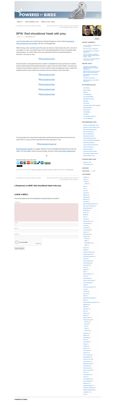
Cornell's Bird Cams (88, 164)
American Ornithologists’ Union (91, 125)
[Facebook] (21, 162)
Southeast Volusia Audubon (90, 151)
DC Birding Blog (87, 94)
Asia (84, 190)
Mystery (85, 315)
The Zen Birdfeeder (88, 118)
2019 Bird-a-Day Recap (89, 78)
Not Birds (85, 333)
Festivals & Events (87, 252)
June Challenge (87, 282)
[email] (28, 162)
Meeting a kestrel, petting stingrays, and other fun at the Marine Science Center (63, 178)
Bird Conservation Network (90, 129)
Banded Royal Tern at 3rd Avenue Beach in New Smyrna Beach (91, 72)
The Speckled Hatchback (89, 116)
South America (86, 368)
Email (16, 228)
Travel (84, 372)
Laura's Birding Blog (88, 96)
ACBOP (85, 177)
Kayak (84, 284)
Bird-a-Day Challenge (88, 206)
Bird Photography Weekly (24, 149)
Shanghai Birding (87, 107)
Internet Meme (86, 278)
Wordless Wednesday (88, 390)
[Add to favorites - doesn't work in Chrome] (31, 162)
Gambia (86, 183)
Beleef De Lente (87, 162)
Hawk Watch (86, 265)
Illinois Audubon (87, 274)
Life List (85, 293)
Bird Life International (88, 131)
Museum (85, 313)
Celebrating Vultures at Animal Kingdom (27, 26)
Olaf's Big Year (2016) (88, 98)
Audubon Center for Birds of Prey (91, 127)
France (86, 238)
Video (84, 376)
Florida (55, 169)
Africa (84, 179)
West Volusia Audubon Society (90, 153)
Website (16, 234)
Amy (19, 36)
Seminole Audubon (88, 149)
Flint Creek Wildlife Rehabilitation (91, 140)
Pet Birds (85, 346)
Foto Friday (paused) (88, 256)
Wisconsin (86, 330)
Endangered (86, 234)
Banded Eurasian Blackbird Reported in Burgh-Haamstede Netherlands (90, 68)
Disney (50, 169)
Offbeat (85, 335)
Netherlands (87, 243)
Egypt (85, 181)
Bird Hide (85, 201)
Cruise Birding (86, 230)
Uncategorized (87, 374)
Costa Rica (86, 227)
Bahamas (85, 195)
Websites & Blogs (87, 385)
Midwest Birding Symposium (90, 302)
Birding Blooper (87, 208)
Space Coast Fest (87, 370)
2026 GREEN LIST (32, 22)
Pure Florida (86, 103)
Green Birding (86, 263)
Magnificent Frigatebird (89, 298)
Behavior (85, 199)
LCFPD (85, 291)
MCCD (85, 300)
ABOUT (19, 22)
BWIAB (85, 214)
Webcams (85, 383)
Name (16, 222)
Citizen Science (87, 221)
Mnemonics (86, 309)
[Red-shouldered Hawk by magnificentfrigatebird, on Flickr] (47, 59)
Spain (85, 245)
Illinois (86, 324)
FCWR (85, 250)
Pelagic (85, 344)
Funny (84, 258)
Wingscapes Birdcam (88, 387)
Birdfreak (85, 92)
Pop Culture (86, 350)
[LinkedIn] (42, 162)
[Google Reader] (24, 162)
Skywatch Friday (87, 363)
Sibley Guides (86, 109)
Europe (85, 236)
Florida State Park (87, 254)
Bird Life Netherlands (88, 134)
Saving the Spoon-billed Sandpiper (92, 105)
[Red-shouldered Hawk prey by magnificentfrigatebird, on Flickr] (46, 144)
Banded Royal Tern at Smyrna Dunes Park (90, 75)
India (84, 276)
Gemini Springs (87, 260)
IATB (84, 271)
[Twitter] (18, 162)
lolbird (84, 295)
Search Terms (86, 361)
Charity (85, 219)
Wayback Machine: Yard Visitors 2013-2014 (91, 80)
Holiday (85, 269)
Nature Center (86, 317)
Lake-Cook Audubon (88, 147)
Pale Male (85, 101)
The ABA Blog (86, 112)
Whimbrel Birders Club (88, 155)
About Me (95, 48)
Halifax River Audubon (88, 142)
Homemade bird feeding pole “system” (91, 59)
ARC (84, 186)
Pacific (85, 339)
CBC (84, 217)
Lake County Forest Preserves (90, 144)
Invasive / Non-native (88, 280)
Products (85, 352)
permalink (70, 169)
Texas (85, 328)
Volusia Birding (87, 381)
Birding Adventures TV (88, 136)
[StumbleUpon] (35, 162)
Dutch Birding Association (89, 138)
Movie (84, 311)
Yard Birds (85, 392)
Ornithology (86, 337)
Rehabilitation (86, 357)
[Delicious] (38, 162)
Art (84, 188)
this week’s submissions (67, 151)
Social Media (86, 366)
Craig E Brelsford (87, 51)
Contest (85, 225)
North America (86, 319)
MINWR (85, 306)
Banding (85, 197)
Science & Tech (87, 359)
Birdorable (85, 210)
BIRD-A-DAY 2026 (48, 22)
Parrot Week (86, 342)
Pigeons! (85, 348)
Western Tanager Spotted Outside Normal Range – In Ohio (91, 55)
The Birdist (86, 114)
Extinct (85, 247)
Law (84, 289)
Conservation (86, 223)
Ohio (85, 326)
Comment (17, 202)
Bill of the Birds (87, 90)
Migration (85, 304)
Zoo (84, 394)
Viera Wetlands (87, 379)
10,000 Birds (86, 88)
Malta (85, 240)
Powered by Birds (20, 399)
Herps (84, 267)
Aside (84, 193)
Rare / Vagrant (86, 355)
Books (84, 212)
